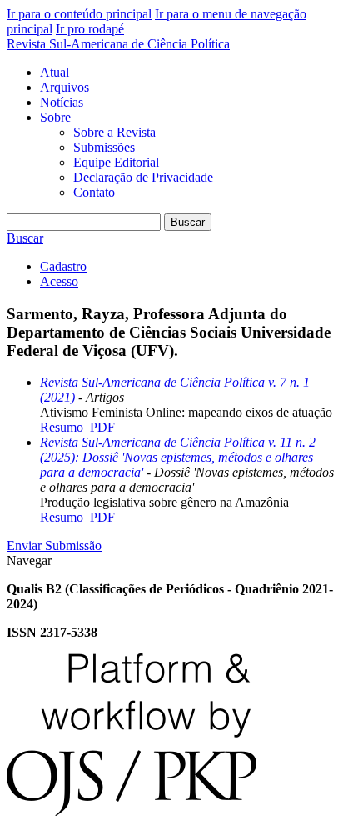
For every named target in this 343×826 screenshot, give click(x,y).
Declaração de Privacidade (143, 177)
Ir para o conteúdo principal (79, 14)
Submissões (104, 147)
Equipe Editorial (116, 162)
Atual (54, 72)
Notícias (61, 102)
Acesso (59, 281)
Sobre (55, 117)
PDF (102, 427)
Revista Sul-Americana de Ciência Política (118, 44)
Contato (94, 192)
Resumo (61, 427)
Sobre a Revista (114, 132)
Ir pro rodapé (90, 29)
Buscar (188, 222)
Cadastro (63, 266)
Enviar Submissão (54, 545)
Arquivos (64, 87)
